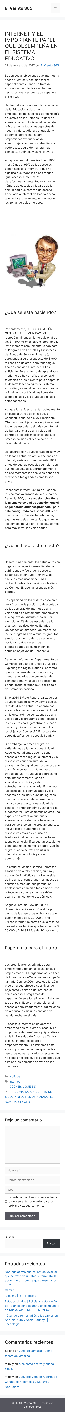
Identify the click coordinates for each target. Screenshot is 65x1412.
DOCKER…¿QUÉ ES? (23, 1086)
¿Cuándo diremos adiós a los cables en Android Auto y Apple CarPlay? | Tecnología (31, 1320)
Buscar (9, 1237)
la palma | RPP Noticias (20, 1295)
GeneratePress (33, 1406)
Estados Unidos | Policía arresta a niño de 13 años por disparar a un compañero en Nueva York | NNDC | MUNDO (32, 1306)
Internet (15, 1081)
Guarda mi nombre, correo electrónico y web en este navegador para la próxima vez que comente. (34, 1201)
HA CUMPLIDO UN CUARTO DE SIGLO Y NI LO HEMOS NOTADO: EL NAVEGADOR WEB (29, 1097)
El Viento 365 (18, 8)
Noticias (15, 1076)
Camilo (9, 1290)
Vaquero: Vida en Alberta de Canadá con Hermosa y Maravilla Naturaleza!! (31, 1382)
